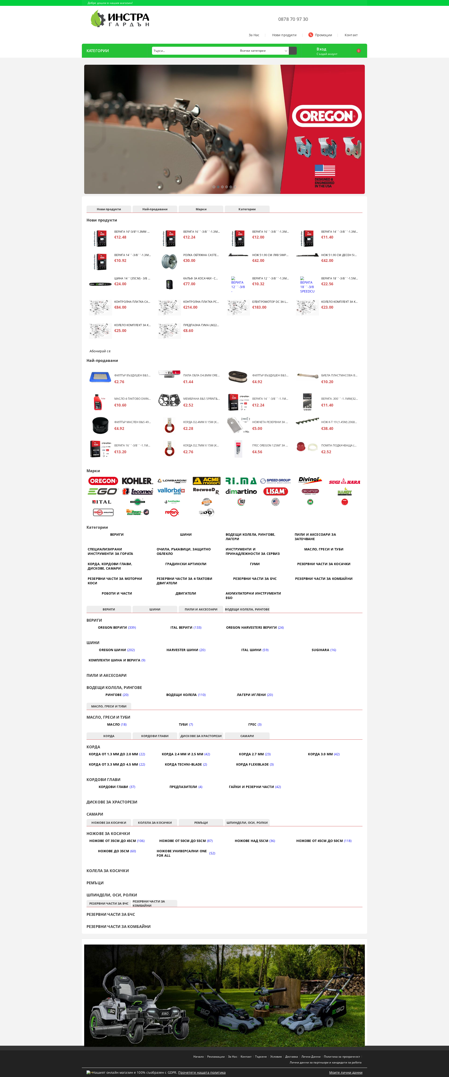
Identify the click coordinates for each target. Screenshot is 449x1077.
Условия (276, 1057)
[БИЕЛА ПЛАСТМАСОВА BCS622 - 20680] (307, 379)
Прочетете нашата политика (202, 1072)
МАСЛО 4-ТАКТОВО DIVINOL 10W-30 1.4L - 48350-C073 (132, 399)
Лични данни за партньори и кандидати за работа (326, 1062)
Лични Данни (311, 1057)
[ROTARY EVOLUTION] (103, 512)
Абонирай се (100, 351)
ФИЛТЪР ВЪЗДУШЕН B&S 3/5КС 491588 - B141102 (132, 375)
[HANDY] (345, 491)
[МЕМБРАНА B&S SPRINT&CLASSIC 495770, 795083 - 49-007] (169, 402)
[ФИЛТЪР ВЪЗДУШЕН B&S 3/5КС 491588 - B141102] (100, 379)
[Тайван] (207, 502)
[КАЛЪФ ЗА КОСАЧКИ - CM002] (169, 285)
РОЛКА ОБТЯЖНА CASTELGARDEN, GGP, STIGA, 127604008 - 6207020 (201, 255)
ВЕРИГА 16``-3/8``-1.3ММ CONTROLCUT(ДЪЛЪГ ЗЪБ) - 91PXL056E (201, 232)
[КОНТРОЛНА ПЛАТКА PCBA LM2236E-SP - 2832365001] (169, 308)
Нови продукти (284, 35)
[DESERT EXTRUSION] (138, 512)
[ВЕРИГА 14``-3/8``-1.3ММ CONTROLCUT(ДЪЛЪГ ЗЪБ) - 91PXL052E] (307, 238)
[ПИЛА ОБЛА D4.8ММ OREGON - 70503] (169, 379)
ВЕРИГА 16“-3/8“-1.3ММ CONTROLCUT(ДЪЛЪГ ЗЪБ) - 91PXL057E (132, 232)
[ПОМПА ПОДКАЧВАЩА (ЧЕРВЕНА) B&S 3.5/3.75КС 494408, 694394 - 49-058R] (307, 449)
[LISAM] (276, 491)
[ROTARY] (172, 512)
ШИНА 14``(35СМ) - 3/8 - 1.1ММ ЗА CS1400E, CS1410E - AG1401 (132, 278)
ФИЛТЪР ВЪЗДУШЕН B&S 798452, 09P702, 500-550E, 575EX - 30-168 (270, 375)
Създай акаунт (327, 54)
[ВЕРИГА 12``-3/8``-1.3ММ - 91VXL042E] (238, 285)
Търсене (261, 1057)
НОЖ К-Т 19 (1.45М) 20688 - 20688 (339, 422)
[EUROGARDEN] (172, 502)
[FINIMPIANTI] (138, 502)
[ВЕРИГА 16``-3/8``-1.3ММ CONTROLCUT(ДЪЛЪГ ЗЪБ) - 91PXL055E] (238, 238)
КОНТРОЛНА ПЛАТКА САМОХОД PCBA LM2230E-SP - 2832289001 (132, 302)
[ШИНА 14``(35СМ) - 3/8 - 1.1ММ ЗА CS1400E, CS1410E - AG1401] (100, 285)
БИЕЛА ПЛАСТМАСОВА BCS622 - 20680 (339, 375)
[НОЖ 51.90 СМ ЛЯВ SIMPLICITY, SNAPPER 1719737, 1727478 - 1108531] (238, 262)
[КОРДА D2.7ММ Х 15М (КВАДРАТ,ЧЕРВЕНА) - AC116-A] (169, 449)
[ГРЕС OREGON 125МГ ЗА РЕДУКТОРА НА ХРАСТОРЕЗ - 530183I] (238, 449)
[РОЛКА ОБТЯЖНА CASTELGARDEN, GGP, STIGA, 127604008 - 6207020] (169, 262)
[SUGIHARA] (345, 481)
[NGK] (345, 502)
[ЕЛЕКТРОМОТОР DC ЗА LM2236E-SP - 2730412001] (238, 308)
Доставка (291, 1057)
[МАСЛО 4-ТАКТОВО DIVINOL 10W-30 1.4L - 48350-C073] (100, 402)
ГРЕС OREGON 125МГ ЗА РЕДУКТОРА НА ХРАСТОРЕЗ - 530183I (270, 445)
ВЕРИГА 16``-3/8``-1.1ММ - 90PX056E (132, 445)
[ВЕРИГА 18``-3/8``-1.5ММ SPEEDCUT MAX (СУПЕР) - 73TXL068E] (307, 285)
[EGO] (103, 491)
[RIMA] (241, 481)
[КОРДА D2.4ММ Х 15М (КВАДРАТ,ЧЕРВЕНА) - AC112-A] (169, 425)
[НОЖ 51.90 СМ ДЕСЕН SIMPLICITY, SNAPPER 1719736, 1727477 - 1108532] (307, 262)
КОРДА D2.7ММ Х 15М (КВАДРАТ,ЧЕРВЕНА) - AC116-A (201, 445)
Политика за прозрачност (342, 1057)
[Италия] (241, 502)
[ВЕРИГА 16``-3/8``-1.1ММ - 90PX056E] (100, 449)
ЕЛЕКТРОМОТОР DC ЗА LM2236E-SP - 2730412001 (270, 302)
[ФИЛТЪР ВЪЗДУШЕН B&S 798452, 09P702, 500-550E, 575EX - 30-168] (238, 379)
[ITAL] (103, 502)
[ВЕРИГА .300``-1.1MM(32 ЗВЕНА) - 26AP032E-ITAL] (307, 402)
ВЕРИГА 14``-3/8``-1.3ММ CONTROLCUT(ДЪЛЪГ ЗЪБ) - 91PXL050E (132, 255)
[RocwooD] (207, 491)
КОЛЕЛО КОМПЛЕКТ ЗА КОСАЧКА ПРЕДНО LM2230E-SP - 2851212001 (339, 302)
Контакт (351, 35)
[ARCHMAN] (310, 491)
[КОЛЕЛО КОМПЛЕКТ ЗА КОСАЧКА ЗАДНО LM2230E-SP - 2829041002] (100, 332)
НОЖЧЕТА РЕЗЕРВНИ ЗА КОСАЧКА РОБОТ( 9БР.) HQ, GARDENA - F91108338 (270, 422)
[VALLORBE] (172, 491)
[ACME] (207, 481)
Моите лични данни (345, 1072)
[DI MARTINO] (241, 491)
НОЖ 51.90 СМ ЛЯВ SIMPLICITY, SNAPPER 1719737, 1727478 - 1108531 (270, 255)
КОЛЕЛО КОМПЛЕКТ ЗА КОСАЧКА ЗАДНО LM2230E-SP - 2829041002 (132, 325)
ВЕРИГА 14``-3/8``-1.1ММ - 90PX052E (270, 399)
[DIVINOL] (310, 481)
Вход (321, 48)
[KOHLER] (138, 481)
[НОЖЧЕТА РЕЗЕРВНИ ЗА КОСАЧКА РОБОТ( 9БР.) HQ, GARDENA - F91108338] (238, 425)
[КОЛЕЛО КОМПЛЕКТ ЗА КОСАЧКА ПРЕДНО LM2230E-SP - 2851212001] (307, 308)
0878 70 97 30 (293, 19)
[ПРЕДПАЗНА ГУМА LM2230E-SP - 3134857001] (169, 332)
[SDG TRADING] (207, 512)
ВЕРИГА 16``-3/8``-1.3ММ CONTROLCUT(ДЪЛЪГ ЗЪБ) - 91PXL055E (270, 232)
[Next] (359, 131)
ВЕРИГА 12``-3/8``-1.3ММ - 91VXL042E (270, 278)
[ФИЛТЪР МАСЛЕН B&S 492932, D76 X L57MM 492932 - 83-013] (100, 425)
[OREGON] (103, 481)
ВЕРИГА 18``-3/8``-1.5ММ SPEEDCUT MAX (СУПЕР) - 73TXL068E (339, 278)
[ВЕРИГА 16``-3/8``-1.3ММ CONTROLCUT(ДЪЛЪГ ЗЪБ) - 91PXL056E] (169, 238)
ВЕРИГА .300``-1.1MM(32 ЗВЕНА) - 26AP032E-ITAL (339, 399)
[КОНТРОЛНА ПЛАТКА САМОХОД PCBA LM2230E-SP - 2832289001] (100, 308)
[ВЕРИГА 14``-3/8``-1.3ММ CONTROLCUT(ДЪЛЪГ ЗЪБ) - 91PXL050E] (100, 262)
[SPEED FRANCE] (276, 481)
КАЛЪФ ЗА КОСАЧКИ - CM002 (201, 278)
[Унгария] (310, 502)
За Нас (254, 35)
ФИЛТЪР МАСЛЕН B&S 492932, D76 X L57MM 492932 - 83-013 (132, 422)
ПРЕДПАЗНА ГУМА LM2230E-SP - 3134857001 (201, 325)
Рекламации (216, 1057)
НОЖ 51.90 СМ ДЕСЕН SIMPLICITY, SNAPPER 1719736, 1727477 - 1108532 (339, 255)
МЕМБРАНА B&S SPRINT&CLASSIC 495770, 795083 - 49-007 (201, 399)
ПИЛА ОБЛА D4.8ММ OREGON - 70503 (201, 375)
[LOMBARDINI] (172, 481)
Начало (198, 1057)
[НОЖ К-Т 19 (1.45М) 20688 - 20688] (307, 425)
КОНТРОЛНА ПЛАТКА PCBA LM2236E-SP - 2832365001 (201, 302)
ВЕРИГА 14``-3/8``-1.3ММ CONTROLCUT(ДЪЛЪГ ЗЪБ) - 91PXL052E (339, 232)
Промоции (323, 35)
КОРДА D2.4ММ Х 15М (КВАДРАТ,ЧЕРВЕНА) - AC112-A (201, 422)
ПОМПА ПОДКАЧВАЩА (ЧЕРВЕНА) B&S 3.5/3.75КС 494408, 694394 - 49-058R (339, 445)
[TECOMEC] (138, 491)
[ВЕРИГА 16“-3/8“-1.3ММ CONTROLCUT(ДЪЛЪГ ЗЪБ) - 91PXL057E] (100, 238)
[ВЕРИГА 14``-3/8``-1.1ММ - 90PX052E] (238, 402)
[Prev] (89, 131)
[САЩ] (276, 502)
